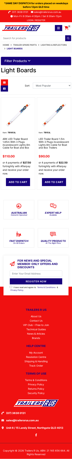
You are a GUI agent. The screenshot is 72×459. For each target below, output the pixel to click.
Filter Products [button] (16, 61)
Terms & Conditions (46, 287)
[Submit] (68, 38)
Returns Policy (36, 388)
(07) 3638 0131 (20, 12)
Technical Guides (36, 329)
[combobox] (36, 38)
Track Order (36, 365)
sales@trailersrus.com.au (48, 12)
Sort (27, 85)
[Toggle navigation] (58, 28)
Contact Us (36, 320)
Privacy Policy (16, 290)
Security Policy (36, 393)
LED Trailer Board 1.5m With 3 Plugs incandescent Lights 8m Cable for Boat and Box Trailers (54, 143)
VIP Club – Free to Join (36, 324)
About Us (36, 316)
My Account (36, 352)
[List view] (4, 88)
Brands (36, 338)
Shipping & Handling (36, 361)
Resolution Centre (36, 356)
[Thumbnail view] (4, 82)
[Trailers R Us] (21, 27)
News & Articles (36, 333)
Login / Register (36, 20)
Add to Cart (18, 182)
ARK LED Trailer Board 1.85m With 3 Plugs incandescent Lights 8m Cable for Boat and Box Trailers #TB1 (16, 144)
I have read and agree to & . (34, 289)
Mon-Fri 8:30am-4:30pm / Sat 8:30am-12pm (37, 16)
